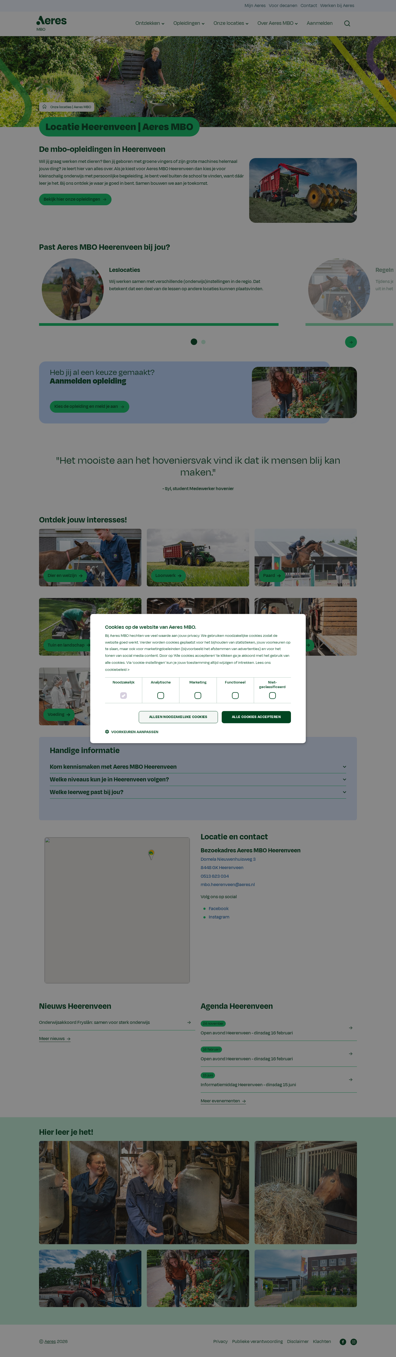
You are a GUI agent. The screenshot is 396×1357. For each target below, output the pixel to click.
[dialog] (198, 678)
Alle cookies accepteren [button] (256, 717)
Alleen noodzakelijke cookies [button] (178, 717)
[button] (131, 732)
